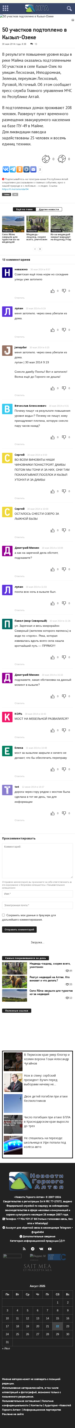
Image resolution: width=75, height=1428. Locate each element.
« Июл (6, 1348)
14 (47, 1318)
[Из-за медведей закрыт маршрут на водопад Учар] (62, 224)
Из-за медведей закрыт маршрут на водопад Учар (61, 237)
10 (7, 1318)
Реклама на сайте (13, 1414)
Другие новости (49, 209)
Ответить (20, 298)
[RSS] (25, 1249)
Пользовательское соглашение (21, 1401)
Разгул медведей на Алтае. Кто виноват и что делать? (50, 979)
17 (7, 1326)
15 (57, 1318)
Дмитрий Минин (27, 548)
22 (57, 1326)
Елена (19, 748)
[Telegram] (33, 1249)
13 (36, 43)
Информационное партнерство (42, 1409)
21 (47, 1326)
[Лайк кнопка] (46, 159)
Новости (7, 230)
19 (27, 1326)
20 (37, 1326)
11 (17, 1318)
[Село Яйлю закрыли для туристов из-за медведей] (13, 224)
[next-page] (40, 249)
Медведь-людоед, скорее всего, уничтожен (36, 237)
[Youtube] (50, 1249)
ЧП (15, 194)
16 (67, 1318)
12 (27, 1318)
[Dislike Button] (62, 159)
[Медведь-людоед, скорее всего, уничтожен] (37, 224)
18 (17, 1326)
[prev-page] (35, 249)
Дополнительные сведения (39, 1236)
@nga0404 (37, 1232)
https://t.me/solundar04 (15, 189)
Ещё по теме (24, 209)
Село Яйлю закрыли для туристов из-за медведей (10, 238)
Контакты (36, 1405)
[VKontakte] (42, 1249)
